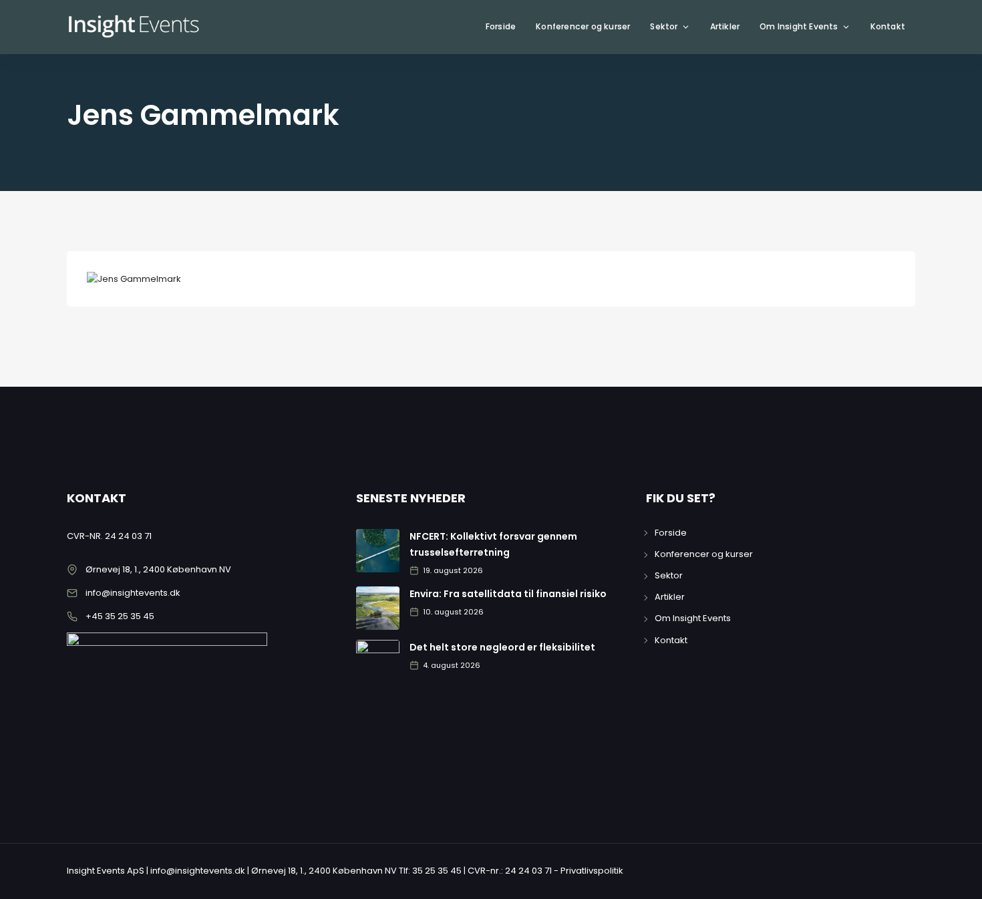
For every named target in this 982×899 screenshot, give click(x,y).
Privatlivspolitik (591, 870)
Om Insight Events (799, 26)
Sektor (663, 26)
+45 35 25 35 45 (120, 616)
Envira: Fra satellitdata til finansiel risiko (508, 593)
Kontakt (887, 26)
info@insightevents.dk (133, 592)
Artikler (725, 26)
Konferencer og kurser (583, 26)
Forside (501, 26)
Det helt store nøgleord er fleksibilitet (502, 647)
